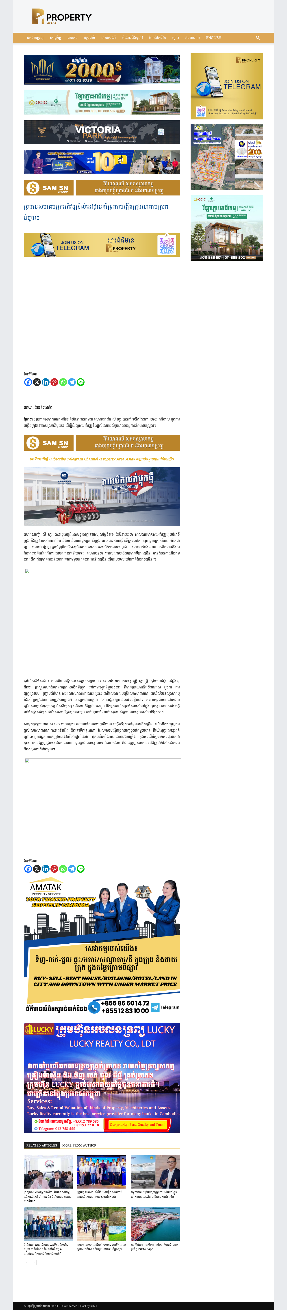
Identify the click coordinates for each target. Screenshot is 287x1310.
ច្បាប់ (175, 38)
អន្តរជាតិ (89, 38)
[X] (37, 382)
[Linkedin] (46, 382)
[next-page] (34, 1262)
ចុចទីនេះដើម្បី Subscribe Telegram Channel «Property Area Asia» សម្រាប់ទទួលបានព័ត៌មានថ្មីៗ (102, 459)
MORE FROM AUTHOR (79, 1145)
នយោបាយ (192, 38)
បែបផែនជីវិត (157, 38)
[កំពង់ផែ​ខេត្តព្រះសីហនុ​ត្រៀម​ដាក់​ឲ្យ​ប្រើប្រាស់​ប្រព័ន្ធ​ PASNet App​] (155, 1224)
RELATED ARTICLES (41, 1145)
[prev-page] (26, 1262)
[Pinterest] (54, 382)
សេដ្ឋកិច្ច (55, 38)
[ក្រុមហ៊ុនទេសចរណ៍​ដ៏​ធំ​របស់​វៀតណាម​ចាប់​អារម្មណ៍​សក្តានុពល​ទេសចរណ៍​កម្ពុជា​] (101, 1172)
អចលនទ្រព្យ (35, 38)
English (213, 38)
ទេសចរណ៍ (108, 38)
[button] (257, 38)
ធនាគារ (72, 38)
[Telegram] (72, 382)
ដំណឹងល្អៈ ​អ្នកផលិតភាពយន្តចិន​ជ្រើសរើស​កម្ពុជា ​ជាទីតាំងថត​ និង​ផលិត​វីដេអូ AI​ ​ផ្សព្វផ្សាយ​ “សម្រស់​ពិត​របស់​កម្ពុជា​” (46, 1249)
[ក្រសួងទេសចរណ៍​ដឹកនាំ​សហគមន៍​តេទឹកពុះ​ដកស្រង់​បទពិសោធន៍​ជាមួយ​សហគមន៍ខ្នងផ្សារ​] (101, 1224)
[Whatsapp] (63, 382)
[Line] (81, 382)
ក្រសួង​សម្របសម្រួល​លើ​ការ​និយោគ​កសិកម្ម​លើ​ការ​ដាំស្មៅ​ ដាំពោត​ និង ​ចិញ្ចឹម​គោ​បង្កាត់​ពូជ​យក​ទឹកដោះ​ (48, 1197)
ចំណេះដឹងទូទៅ (132, 38)
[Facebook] (28, 382)
